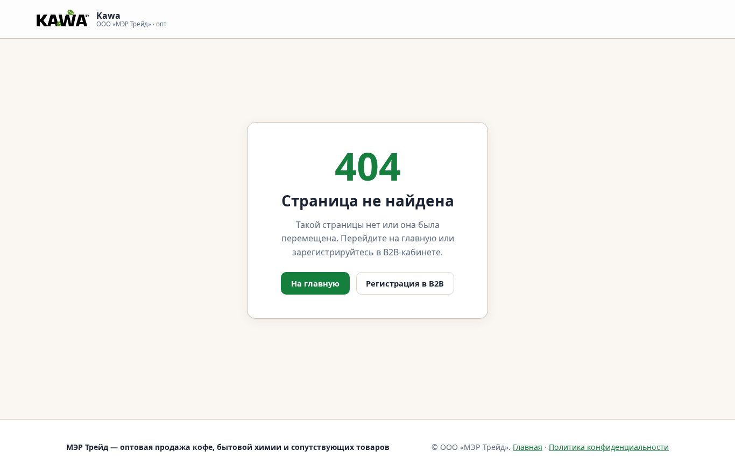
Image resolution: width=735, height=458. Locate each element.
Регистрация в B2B (405, 283)
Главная (527, 447)
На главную (315, 283)
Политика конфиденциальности (609, 447)
